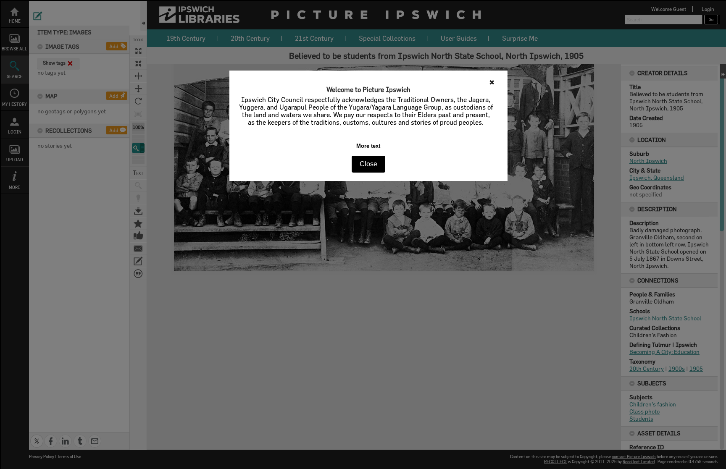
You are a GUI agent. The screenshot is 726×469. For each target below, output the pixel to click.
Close (368, 164)
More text (368, 146)
